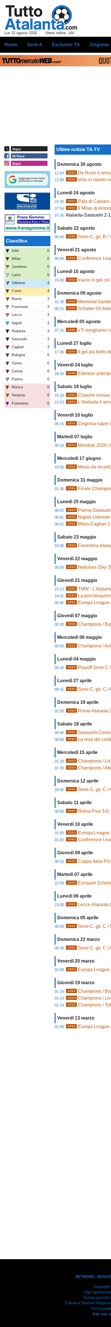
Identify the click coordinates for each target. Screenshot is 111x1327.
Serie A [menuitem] (34, 44)
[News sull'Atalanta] (40, 17)
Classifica (16, 241)
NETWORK (84, 1277)
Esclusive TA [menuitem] (66, 44)
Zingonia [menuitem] (99, 44)
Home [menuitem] (11, 44)
